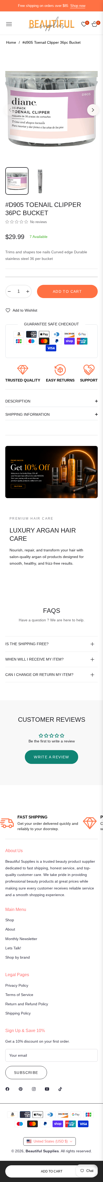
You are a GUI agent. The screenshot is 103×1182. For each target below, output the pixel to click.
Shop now (77, 6)
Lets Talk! (13, 948)
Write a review (51, 757)
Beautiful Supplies (42, 1151)
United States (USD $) (51, 1141)
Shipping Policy (18, 1013)
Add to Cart (51, 1171)
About (10, 929)
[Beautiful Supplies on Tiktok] (61, 1089)
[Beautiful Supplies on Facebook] (8, 1089)
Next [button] (93, 110)
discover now (26, 583)
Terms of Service (19, 995)
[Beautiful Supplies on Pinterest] (21, 1089)
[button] (16, 222)
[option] (51, 107)
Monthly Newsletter (21, 939)
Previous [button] (10, 110)
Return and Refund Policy (26, 1004)
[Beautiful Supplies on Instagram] (35, 1089)
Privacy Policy (16, 985)
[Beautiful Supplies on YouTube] (48, 1089)
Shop (9, 920)
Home (11, 42)
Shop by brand (17, 957)
